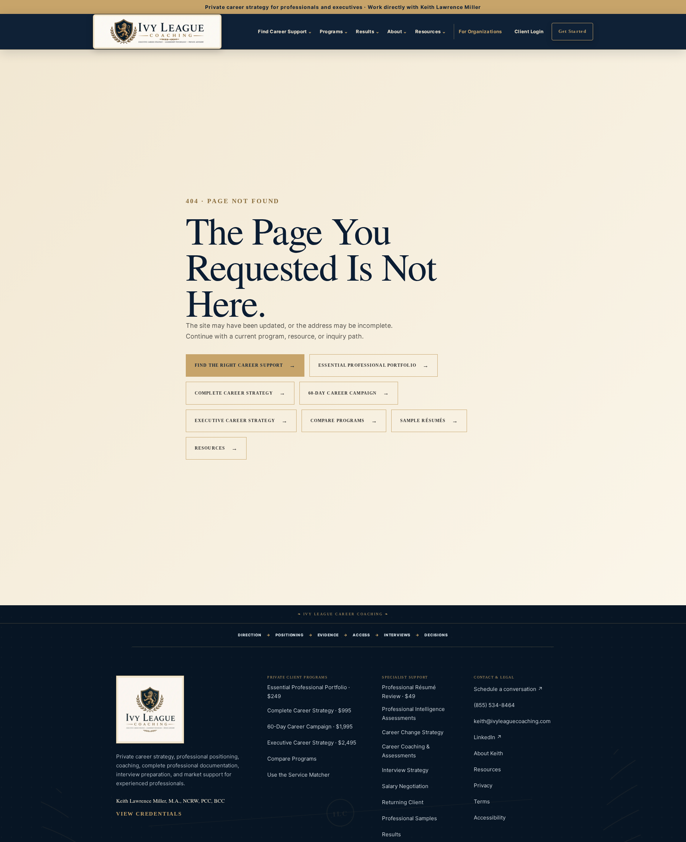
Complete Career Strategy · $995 (309, 710)
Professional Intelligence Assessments (413, 713)
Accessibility (490, 817)
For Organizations (480, 31)
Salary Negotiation (405, 786)
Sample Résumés (429, 421)
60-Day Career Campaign (348, 393)
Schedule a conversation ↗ (508, 689)
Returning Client (402, 802)
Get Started (572, 31)
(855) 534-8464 (494, 705)
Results (367, 31)
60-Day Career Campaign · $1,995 (310, 726)
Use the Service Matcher (298, 774)
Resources (430, 31)
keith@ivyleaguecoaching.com (512, 721)
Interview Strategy (405, 770)
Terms (482, 801)
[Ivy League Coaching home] (157, 31)
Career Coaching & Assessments (406, 751)
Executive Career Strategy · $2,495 (311, 742)
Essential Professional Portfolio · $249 (308, 692)
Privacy (483, 785)
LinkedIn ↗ (488, 737)
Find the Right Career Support (245, 365)
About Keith (488, 753)
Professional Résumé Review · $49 (409, 692)
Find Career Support (285, 31)
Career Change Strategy (412, 732)
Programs (334, 31)
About (397, 31)
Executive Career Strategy (241, 421)
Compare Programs (343, 421)
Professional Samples (409, 818)
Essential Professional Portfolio (373, 365)
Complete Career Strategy (240, 393)
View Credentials (149, 814)
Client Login (529, 31)
